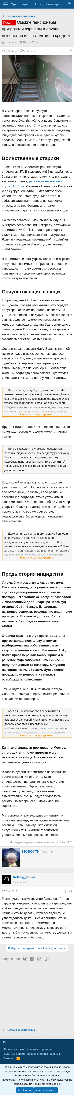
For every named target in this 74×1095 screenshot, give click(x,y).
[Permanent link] (61, 159)
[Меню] (5, 4)
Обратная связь (13, 1049)
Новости (11, 42)
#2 (70, 891)
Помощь (8, 1058)
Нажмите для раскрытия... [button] (37, 414)
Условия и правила (39, 1049)
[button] (4, 1043)
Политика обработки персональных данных (31, 1053)
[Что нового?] (69, 4)
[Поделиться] (70, 50)
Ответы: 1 (29, 50)
